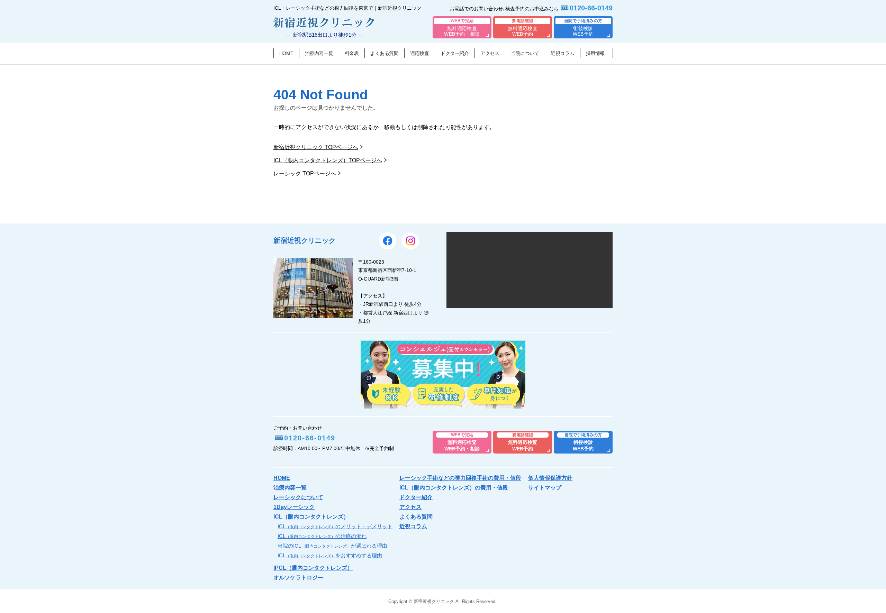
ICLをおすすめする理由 (330, 555)
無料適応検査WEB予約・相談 (462, 27)
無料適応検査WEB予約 (522, 27)
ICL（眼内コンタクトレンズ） (311, 517)
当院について (525, 53)
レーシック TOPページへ (304, 173)
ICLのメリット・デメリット (335, 526)
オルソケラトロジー (298, 577)
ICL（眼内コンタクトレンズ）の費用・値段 (453, 488)
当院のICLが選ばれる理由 (332, 546)
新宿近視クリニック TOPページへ (315, 147)
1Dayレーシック (294, 507)
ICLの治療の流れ (322, 536)
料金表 (352, 53)
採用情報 (595, 53)
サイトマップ (544, 488)
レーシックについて (298, 497)
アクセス (489, 53)
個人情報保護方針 (550, 478)
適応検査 (419, 53)
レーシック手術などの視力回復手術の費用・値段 (460, 478)
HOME (286, 53)
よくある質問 (384, 53)
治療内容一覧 (319, 53)
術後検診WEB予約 (583, 27)
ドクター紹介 (455, 53)
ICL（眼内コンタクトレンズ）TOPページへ (327, 160)
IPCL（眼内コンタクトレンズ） (313, 568)
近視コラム (562, 53)
